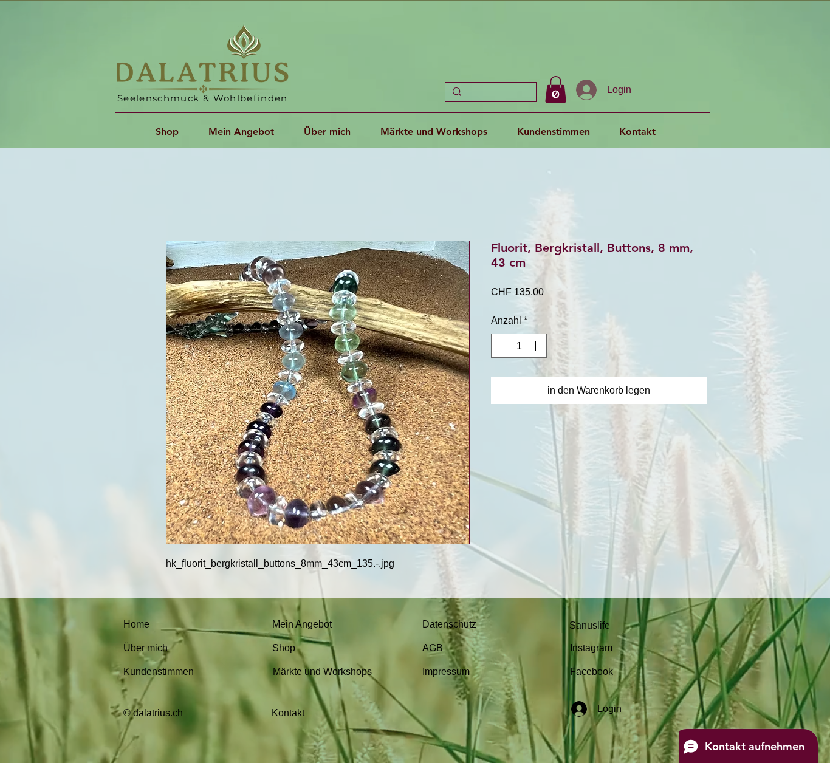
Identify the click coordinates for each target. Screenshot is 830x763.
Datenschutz (449, 624)
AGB (432, 648)
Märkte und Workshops (322, 671)
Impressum (446, 671)
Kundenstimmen (158, 671)
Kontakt (288, 713)
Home (136, 624)
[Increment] (536, 345)
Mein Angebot (302, 624)
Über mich (145, 648)
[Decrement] (501, 345)
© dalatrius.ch (153, 713)
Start (176, 196)
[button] (555, 89)
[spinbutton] (519, 345)
